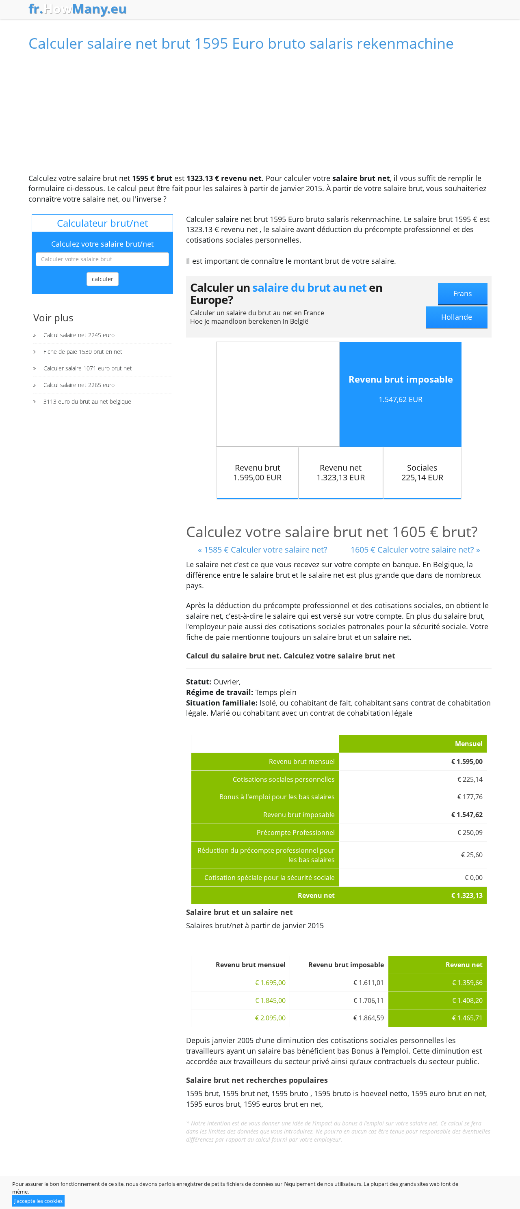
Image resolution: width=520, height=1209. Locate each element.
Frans (462, 293)
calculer (102, 279)
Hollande (456, 317)
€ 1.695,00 (270, 982)
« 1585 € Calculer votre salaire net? (262, 549)
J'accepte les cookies (38, 1201)
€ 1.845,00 (270, 1000)
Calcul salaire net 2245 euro (79, 335)
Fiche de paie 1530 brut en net (82, 351)
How (77, 8)
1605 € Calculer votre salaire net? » (415, 549)
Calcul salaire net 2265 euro (79, 385)
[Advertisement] (260, 116)
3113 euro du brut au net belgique (87, 401)
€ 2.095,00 (270, 1017)
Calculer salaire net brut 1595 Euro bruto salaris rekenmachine (241, 43)
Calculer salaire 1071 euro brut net (87, 368)
